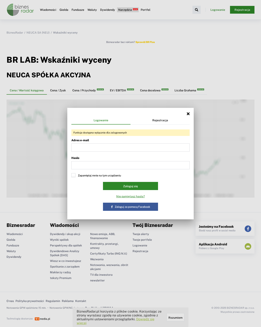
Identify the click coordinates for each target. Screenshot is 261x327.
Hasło (75, 158)
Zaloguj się (130, 186)
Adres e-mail (80, 140)
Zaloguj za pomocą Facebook (132, 206)
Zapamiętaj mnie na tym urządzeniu (99, 175)
